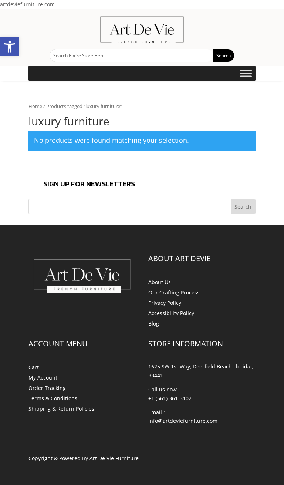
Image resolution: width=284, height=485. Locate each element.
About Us (159, 282)
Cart (33, 367)
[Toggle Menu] (246, 73)
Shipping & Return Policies (61, 408)
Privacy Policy (164, 302)
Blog (153, 323)
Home (35, 106)
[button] (9, 46)
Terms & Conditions (52, 398)
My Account (42, 377)
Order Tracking (47, 387)
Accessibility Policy (171, 313)
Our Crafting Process (174, 292)
